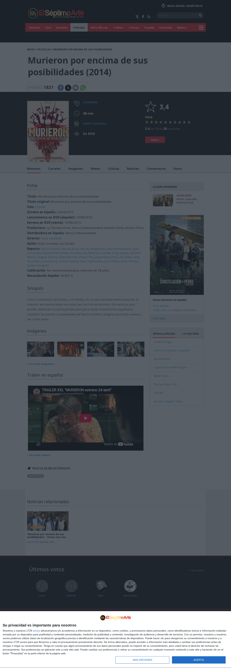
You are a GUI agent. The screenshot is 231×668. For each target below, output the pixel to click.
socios (36, 630)
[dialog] (115, 639)
